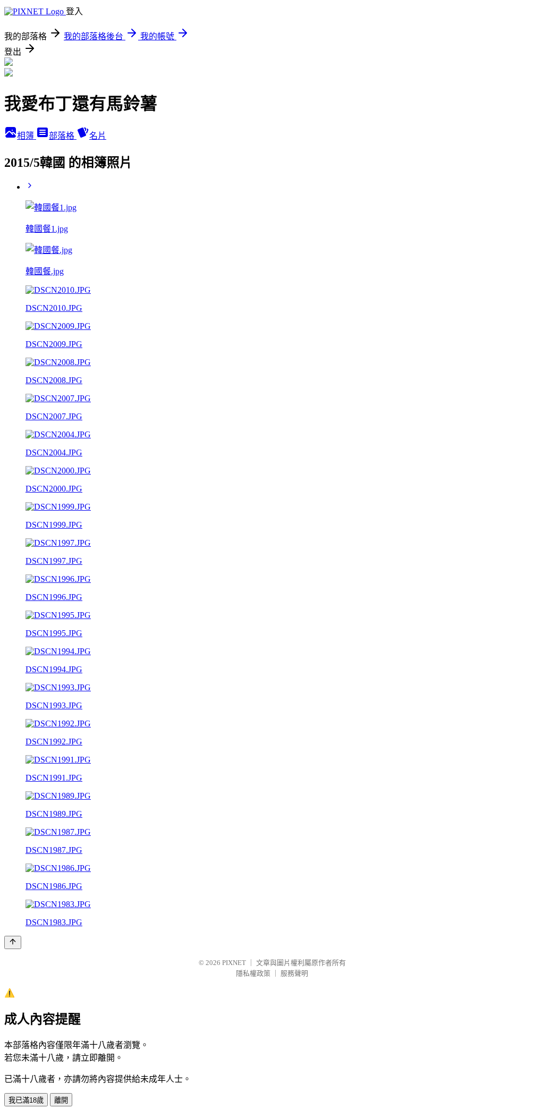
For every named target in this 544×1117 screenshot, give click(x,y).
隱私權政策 (253, 973)
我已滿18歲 (26, 1100)
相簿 (26, 135)
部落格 (62, 135)
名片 (97, 135)
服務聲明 (294, 973)
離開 (61, 1100)
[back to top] (12, 942)
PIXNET (234, 963)
